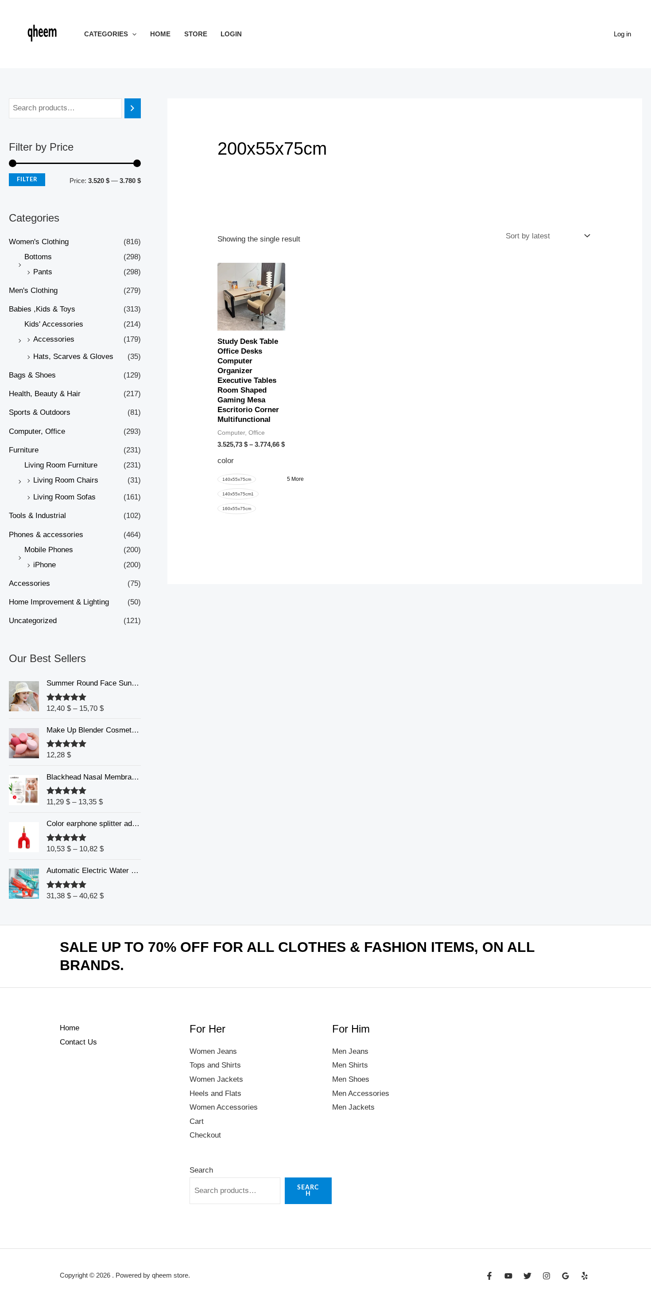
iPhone (44, 565)
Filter (27, 179)
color (225, 460)
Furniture (24, 450)
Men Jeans (350, 1051)
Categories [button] (106, 34)
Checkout (205, 1135)
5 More (295, 479)
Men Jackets (353, 1107)
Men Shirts (350, 1065)
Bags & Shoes (32, 375)
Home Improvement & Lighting (59, 602)
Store (195, 34)
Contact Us (78, 1042)
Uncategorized (33, 620)
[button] (132, 34)
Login (231, 34)
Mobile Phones (48, 550)
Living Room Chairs (65, 480)
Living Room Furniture (60, 465)
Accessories (53, 339)
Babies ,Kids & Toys (42, 309)
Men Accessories (360, 1093)
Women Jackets (216, 1079)
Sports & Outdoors (39, 412)
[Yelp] (585, 1276)
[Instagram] (546, 1276)
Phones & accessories (46, 534)
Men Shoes (350, 1079)
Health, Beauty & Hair (45, 394)
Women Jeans (213, 1051)
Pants (42, 272)
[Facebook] (489, 1276)
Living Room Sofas (64, 497)
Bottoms (38, 257)
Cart (197, 1121)
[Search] (132, 108)
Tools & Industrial (37, 515)
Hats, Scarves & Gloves (73, 356)
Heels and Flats (215, 1093)
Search (201, 1170)
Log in (622, 34)
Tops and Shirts (215, 1065)
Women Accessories (224, 1107)
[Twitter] (527, 1276)
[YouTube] (508, 1276)
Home (160, 34)
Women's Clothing (39, 242)
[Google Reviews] (566, 1276)
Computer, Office (37, 431)
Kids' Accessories (53, 324)
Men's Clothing (33, 290)
